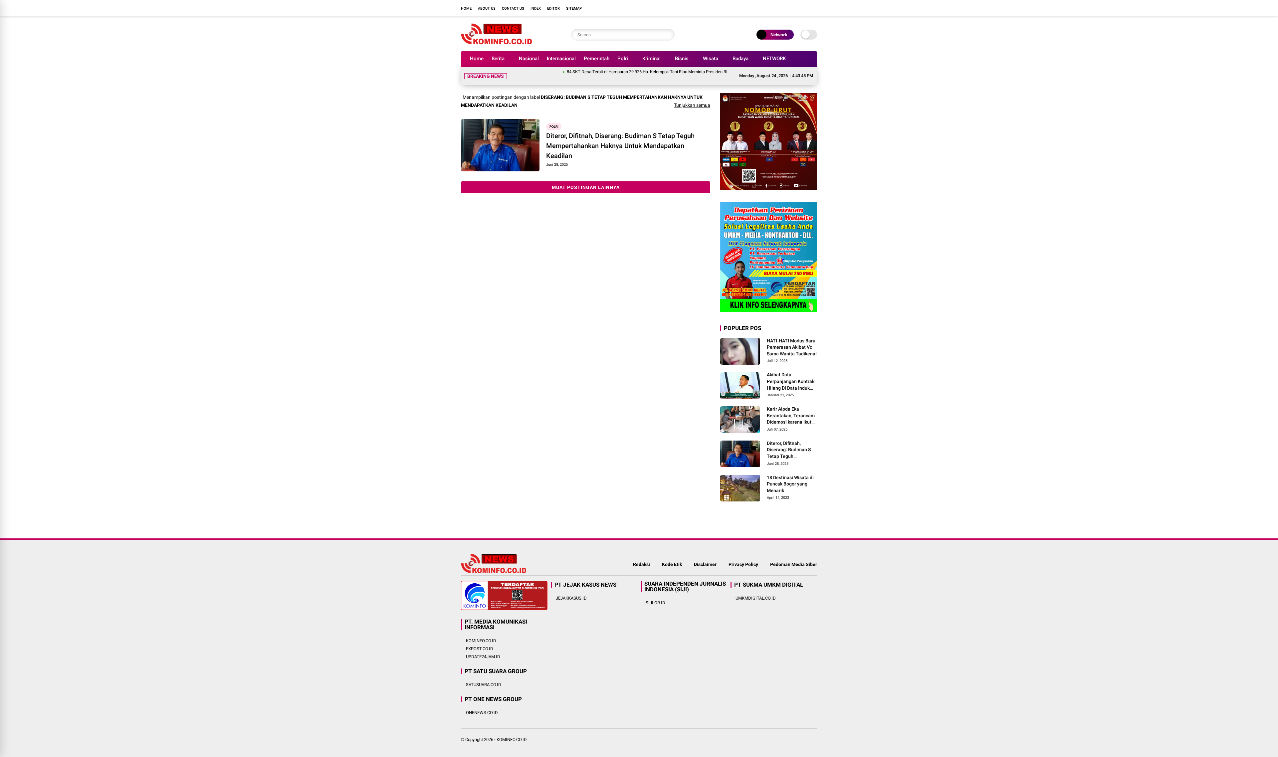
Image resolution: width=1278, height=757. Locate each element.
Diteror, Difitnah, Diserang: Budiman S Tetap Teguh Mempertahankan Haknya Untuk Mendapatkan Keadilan (620, 146)
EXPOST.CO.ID (479, 648)
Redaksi (641, 564)
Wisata (710, 59)
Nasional (529, 59)
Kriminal (651, 59)
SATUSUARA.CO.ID (483, 684)
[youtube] (803, 8)
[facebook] (773, 8)
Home (466, 8)
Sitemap (574, 8)
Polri (622, 59)
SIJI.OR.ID (655, 602)
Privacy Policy (743, 564)
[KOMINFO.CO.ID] (496, 42)
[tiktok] (813, 8)
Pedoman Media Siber (793, 564)
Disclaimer (705, 564)
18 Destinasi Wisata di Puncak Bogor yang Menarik (790, 484)
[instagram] (793, 8)
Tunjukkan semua (692, 105)
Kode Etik (672, 564)
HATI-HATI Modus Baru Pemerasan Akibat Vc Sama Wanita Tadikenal (792, 347)
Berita (498, 59)
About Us (487, 8)
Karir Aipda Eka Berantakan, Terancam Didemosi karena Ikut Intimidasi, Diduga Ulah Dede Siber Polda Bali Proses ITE (791, 416)
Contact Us (513, 8)
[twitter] (783, 8)
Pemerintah (596, 59)
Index (536, 8)
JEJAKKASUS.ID (571, 598)
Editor (553, 8)
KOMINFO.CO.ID (481, 640)
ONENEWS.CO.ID (482, 712)
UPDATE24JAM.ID (483, 656)
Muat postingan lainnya (586, 187)
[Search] (668, 35)
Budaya (740, 59)
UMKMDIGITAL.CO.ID (756, 598)
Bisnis (682, 59)
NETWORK (774, 59)
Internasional (561, 59)
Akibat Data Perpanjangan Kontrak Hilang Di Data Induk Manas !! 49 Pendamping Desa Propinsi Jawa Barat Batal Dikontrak (790, 381)
